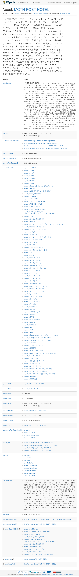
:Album (27, 458)
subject (6, 442)
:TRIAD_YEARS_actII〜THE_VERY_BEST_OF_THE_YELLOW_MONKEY (40, 213)
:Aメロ (29, 332)
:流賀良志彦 (30, 379)
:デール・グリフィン (33, 356)
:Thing (27, 455)
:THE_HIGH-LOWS (33, 204)
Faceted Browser (55, 3)
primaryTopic (10, 564)
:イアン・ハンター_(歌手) (35, 229)
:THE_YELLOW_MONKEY (35, 209)
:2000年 (29, 178)
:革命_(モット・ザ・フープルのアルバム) (40, 353)
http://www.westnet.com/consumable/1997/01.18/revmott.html (44, 146)
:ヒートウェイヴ (32, 276)
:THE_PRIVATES (32, 206)
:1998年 (29, 176)
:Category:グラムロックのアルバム (38, 338)
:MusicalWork (29, 463)
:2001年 (29, 181)
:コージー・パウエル (33, 247)
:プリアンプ (30, 281)
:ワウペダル (30, 299)
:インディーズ (31, 234)
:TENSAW (30, 196)
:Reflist (29, 438)
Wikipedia (25, 574)
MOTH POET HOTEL (31, 9)
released (8, 420)
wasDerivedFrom (10, 519)
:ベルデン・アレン (32, 363)
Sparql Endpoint (71, 3)
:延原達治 (30, 376)
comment (7, 481)
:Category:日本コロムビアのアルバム (38, 186)
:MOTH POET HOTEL (35, 559)
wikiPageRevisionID (10, 163)
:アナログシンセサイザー (35, 227)
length (7, 398)
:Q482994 (29, 476)
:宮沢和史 (30, 309)
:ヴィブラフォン (32, 301)
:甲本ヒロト (30, 322)
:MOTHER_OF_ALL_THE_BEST (37, 191)
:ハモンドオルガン (32, 270)
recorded (8, 415)
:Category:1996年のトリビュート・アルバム (41, 335)
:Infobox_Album (32, 435)
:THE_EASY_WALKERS (34, 201)
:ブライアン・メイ (32, 278)
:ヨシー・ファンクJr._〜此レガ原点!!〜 (39, 554)
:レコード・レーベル (33, 345)
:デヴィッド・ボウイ (33, 265)
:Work (27, 460)
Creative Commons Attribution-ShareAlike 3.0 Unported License (57, 574)
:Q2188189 (30, 471)
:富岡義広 (30, 348)
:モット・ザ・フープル (34, 289)
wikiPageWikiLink (10, 168)
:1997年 (29, 173)
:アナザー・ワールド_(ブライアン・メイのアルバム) (43, 224)
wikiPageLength (9, 158)
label (7, 393)
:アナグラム (30, 221)
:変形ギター (30, 307)
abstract (7, 83)
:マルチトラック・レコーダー (36, 286)
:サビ (28, 252)
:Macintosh (30, 343)
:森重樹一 (30, 317)
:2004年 (29, 183)
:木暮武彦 (30, 314)
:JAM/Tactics (31, 529)
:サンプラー (30, 255)
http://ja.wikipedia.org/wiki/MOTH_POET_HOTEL (40, 524)
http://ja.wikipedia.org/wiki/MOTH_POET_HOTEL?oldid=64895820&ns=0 (47, 519)
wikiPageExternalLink (11, 141)
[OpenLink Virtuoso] (22, 572)
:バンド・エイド (32, 273)
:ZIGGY (29, 216)
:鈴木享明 (30, 325)
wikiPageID (8, 153)
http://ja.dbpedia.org (40, 13)
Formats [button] (37, 3)
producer (8, 411)
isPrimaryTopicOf (10, 524)
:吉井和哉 (30, 304)
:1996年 (29, 170)
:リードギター (31, 294)
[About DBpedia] (8, 2)
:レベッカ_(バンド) (33, 296)
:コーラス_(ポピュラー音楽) (36, 250)
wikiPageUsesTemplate (13, 430)
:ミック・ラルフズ (32, 366)
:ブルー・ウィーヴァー (34, 358)
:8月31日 (29, 327)
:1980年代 (30, 168)
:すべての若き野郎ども (34, 219)
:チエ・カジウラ (32, 258)
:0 (27, 430)
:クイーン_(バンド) (33, 239)
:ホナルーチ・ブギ (32, 283)
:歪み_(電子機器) (32, 319)
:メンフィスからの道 (33, 350)
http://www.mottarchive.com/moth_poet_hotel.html (40, 143)
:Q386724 (29, 473)
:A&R (28, 330)
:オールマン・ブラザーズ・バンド (37, 237)
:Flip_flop (29, 188)
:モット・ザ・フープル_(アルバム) (38, 369)
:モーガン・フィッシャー (35, 291)
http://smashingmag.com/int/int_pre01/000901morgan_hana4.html (45, 148)
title (5, 133)
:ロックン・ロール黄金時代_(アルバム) (39, 374)
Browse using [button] (24, 3)
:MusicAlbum (30, 468)
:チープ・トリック (32, 260)
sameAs (8, 559)
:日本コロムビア (32, 312)
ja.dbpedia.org (65, 13)
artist (7, 384)
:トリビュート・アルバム (35, 268)
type (6, 425)
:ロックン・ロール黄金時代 (35, 371)
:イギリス (30, 232)
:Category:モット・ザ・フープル (37, 340)
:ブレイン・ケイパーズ (34, 361)
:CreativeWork (31, 465)
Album (17, 13)
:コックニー (30, 245)
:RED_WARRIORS (32, 194)
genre (7, 389)
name (7, 403)
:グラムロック (31, 242)
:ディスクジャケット (33, 263)
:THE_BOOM (31, 199)
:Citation (29, 432)
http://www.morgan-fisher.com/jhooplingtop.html (39, 141)
